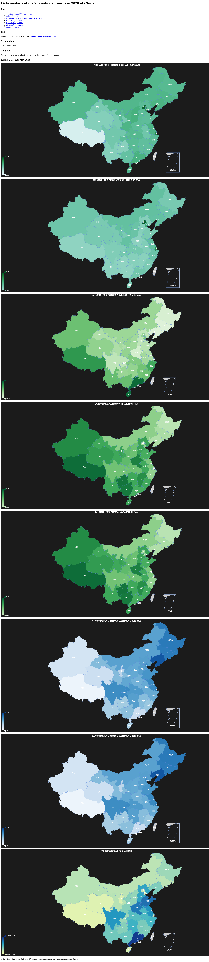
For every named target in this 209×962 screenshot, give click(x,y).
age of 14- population (14, 20)
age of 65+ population (14, 25)
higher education (12, 16)
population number (13, 27)
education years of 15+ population (19, 14)
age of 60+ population (14, 23)
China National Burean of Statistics (44, 36)
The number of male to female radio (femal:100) (24, 18)
